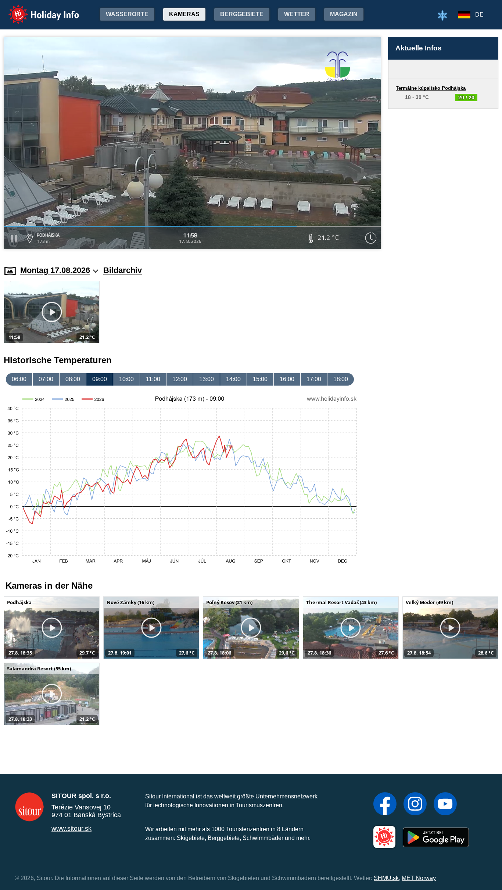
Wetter (296, 14)
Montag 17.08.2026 (55, 270)
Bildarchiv (122, 270)
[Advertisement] (443, 180)
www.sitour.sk (71, 828)
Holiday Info (37, 9)
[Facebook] (385, 804)
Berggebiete (241, 14)
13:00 (206, 379)
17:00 (313, 379)
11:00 (153, 379)
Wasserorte (127, 14)
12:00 (179, 379)
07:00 (46, 379)
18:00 (340, 379)
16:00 (287, 379)
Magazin (344, 14)
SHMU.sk (386, 878)
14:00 (233, 379)
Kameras (184, 14)
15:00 (260, 379)
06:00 (19, 379)
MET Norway (419, 878)
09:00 (99, 379)
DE (479, 14)
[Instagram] (415, 804)
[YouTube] (445, 804)
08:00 (72, 379)
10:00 (126, 379)
